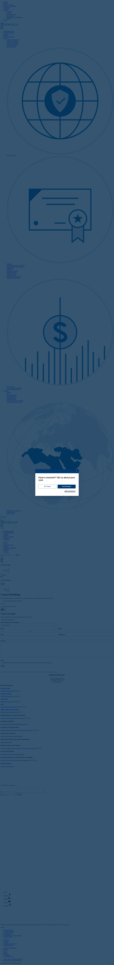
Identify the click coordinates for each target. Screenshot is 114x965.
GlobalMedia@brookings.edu (8, 712)
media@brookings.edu (18, 718)
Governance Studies (9, 931)
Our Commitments (11, 14)
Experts (5, 2)
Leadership (9, 11)
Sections (3, 583)
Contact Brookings (8, 945)
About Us (6, 10)
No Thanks (47, 486)
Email (60, 628)
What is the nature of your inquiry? (10, 622)
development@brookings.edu (24, 730)
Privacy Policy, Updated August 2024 (13, 959)
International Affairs (8, 31)
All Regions (7, 539)
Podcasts (6, 953)
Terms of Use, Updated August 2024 (13, 960)
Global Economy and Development (12, 935)
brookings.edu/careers (6, 754)
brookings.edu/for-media (7, 718)
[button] (57, 607)
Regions (6, 390)
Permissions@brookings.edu (21, 724)
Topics (5, 38)
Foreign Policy (7, 934)
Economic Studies (8, 932)
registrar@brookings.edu (24, 760)
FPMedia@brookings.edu (7, 701)
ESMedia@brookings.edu (7, 691)
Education (6, 34)
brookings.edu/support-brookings (9, 730)
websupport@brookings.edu (8, 766)
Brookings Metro (8, 937)
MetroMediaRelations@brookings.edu (10, 707)
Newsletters (6, 7)
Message (3, 640)
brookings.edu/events (6, 736)
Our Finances (10, 16)
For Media (6, 9)
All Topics (6, 538)
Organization (61, 634)
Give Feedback (66, 486)
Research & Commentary (10, 6)
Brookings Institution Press (10, 944)
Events (5, 3)
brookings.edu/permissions (7, 724)
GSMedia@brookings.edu (7, 696)
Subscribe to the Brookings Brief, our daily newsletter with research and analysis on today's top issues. (27, 662)
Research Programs (8, 4)
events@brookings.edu (17, 736)
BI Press (9, 18)
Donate (5, 20)
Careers (9, 13)
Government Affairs (8, 956)
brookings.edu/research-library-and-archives (11, 748)
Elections (6, 35)
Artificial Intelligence (9, 32)
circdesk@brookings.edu (28, 748)
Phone (2, 634)
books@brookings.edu (6, 742)
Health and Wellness (9, 37)
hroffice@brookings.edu (18, 754)
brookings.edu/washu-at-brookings (9, 760)
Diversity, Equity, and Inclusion (14, 17)
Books (5, 952)
